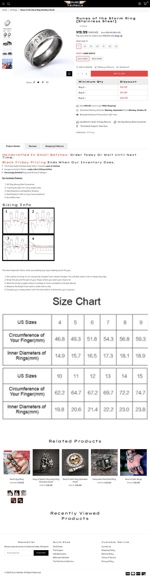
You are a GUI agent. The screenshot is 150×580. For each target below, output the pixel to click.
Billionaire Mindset (61, 557)
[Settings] (139, 3)
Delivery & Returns (105, 67)
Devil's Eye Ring (17, 479)
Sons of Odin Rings (133, 479)
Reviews (33, 146)
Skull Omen (58, 546)
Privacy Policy (108, 561)
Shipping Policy (108, 550)
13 (116, 46)
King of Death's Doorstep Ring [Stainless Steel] (46, 480)
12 (110, 46)
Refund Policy (108, 553)
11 (103, 46)
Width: (85, 53)
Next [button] (71, 47)
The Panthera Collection (63, 561)
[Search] (8, 3)
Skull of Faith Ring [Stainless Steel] (75, 480)
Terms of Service (109, 557)
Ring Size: (81, 41)
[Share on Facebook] (34, 82)
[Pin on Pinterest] (42, 82)
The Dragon (58, 550)
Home (4, 10)
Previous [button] (15, 47)
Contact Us (106, 546)
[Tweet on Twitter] (38, 82)
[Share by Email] (47, 82)
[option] (43, 47)
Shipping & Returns (54, 146)
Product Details (13, 146)
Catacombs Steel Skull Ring (104, 479)
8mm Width (97, 58)
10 (97, 46)
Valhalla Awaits (59, 553)
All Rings (13, 10)
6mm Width (83, 58)
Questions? (124, 67)
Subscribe (41, 553)
